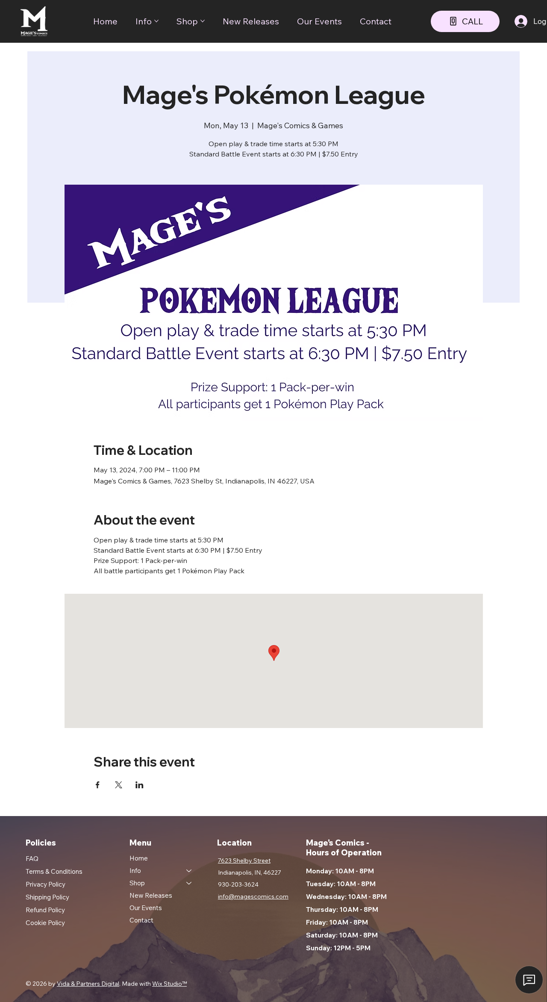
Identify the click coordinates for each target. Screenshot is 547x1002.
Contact (141, 920)
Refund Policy (45, 910)
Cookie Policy (45, 923)
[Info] (189, 870)
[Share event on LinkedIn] (139, 784)
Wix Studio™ (169, 983)
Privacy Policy (45, 884)
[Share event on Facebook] (98, 784)
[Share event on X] (119, 784)
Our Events (145, 908)
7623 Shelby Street (244, 860)
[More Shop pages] (202, 21)
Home (138, 858)
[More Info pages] (156, 21)
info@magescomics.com (253, 896)
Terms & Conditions (54, 871)
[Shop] (189, 883)
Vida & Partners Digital (88, 983)
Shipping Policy (47, 897)
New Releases (150, 895)
